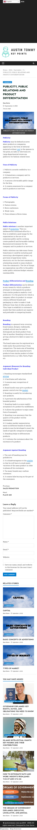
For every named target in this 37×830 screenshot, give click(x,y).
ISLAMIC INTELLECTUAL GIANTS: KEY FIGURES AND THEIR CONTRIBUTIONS (17, 742)
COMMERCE (7, 82)
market (25, 390)
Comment (7, 514)
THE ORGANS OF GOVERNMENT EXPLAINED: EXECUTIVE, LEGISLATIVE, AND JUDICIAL (17, 810)
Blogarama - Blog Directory (10, 829)
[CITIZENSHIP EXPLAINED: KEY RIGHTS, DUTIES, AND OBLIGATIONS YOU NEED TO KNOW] (18, 693)
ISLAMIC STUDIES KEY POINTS (15, 735)
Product (6, 281)
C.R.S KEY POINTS (11, 769)
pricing (6, 376)
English (9, 1)
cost (18, 149)
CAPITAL (6, 610)
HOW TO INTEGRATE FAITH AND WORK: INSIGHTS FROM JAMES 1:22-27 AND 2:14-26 (17, 776)
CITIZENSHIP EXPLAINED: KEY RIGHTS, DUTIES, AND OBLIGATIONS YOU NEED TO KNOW (18, 709)
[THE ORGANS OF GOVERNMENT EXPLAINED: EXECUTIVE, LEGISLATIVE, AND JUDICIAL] (18, 795)
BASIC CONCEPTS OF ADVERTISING (18, 639)
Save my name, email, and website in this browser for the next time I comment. (18, 567)
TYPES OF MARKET (11, 668)
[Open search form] (33, 63)
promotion (14, 229)
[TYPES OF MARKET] (18, 655)
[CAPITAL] (18, 597)
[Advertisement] (18, 23)
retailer (30, 461)
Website (6, 557)
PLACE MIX (7, 493)
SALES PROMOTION (11, 487)
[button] (3, 63)
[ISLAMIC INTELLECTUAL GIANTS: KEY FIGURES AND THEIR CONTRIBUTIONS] (18, 727)
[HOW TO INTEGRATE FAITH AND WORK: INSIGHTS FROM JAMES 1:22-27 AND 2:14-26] (18, 761)
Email (6, 549)
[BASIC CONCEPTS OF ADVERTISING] (18, 626)
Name (6, 542)
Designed (19, 825)
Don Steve (6, 103)
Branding (29, 281)
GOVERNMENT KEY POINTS (14, 701)
